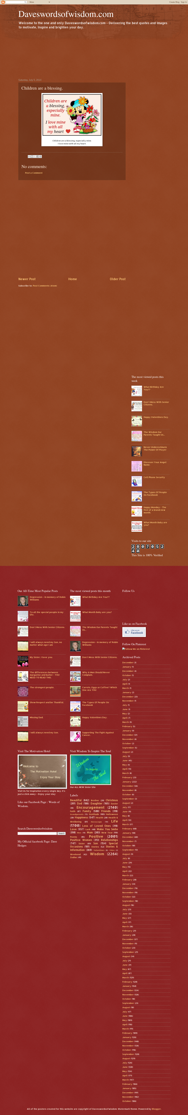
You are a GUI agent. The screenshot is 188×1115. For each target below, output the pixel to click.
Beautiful (76, 800)
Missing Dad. (36, 717)
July (124, 679)
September (128, 747)
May (124, 713)
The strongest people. (42, 687)
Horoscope (96, 821)
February (127, 726)
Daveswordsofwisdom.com (66, 13)
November (128, 700)
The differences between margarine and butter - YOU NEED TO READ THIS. (44, 675)
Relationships (109, 839)
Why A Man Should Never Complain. (96, 673)
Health (99, 817)
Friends (106, 811)
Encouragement (90, 807)
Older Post (118, 279)
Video (112, 850)
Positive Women (81, 839)
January (126, 666)
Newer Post (27, 279)
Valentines (99, 850)
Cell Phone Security (154, 477)
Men (79, 832)
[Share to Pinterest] (40, 156)
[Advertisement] (94, 53)
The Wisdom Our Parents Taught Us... (154, 433)
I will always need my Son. (44, 732)
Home (72, 279)
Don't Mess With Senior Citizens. (156, 403)
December (128, 662)
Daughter (96, 803)
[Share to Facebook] (37, 156)
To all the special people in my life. (46, 613)
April (124, 683)
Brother (95, 800)
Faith (72, 811)
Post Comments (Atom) (45, 285)
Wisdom (97, 854)
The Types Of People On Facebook (155, 493)
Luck (87, 829)
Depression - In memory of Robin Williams (48, 598)
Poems (73, 836)
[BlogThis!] (32, 156)
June (125, 709)
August (126, 752)
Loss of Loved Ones (96, 825)
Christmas (112, 800)
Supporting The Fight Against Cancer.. (98, 734)
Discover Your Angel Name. (155, 463)
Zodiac (73, 857)
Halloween (112, 814)
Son (95, 843)
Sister (82, 843)
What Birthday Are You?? (154, 388)
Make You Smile (107, 829)
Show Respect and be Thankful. (47, 702)
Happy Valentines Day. (156, 417)
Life (114, 821)
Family (87, 811)
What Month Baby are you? (155, 523)
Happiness (81, 817)
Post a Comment (33, 172)
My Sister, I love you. (41, 657)
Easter (114, 803)
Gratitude (94, 814)
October (126, 675)
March (125, 688)
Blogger (156, 1108)
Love (73, 829)
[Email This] (29, 156)
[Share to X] (34, 156)
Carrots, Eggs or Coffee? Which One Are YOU (99, 688)
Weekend (75, 854)
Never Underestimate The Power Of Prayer (155, 448)
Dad (79, 803)
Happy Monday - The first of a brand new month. (155, 510)
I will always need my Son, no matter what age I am (46, 643)
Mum (90, 832)
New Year (107, 832)
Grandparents (77, 814)
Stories (95, 846)
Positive (96, 836)
